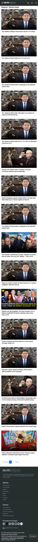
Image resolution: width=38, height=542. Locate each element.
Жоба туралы (6, 507)
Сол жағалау (6, 487)
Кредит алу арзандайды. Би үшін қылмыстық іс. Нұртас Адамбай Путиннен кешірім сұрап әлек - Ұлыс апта (18, 313)
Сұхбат (4, 499)
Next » (17, 462)
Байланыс (5, 513)
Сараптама (6, 491)
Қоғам (4, 495)
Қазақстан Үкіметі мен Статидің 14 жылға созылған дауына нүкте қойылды (16, 170)
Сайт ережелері (7, 509)
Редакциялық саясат (8, 515)
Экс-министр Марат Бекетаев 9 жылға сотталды (18, 31)
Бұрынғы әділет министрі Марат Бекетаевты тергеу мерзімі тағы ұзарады (17, 370)
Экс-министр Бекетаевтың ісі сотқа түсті (16, 58)
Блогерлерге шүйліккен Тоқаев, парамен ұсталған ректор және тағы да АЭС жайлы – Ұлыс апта (19, 255)
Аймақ (4, 493)
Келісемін (33, 536)
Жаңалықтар (6, 485)
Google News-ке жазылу (11, 527)
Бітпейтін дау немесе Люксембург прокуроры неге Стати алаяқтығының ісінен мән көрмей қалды (19, 399)
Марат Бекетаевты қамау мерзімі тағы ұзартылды (19, 426)
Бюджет (5, 489)
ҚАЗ (32, 3)
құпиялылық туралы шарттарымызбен (12, 538)
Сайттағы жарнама (8, 511)
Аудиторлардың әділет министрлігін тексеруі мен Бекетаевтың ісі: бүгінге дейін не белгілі (19, 199)
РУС (36, 3)
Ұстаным (5, 497)
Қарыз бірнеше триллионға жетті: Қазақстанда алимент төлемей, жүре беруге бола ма (18, 453)
